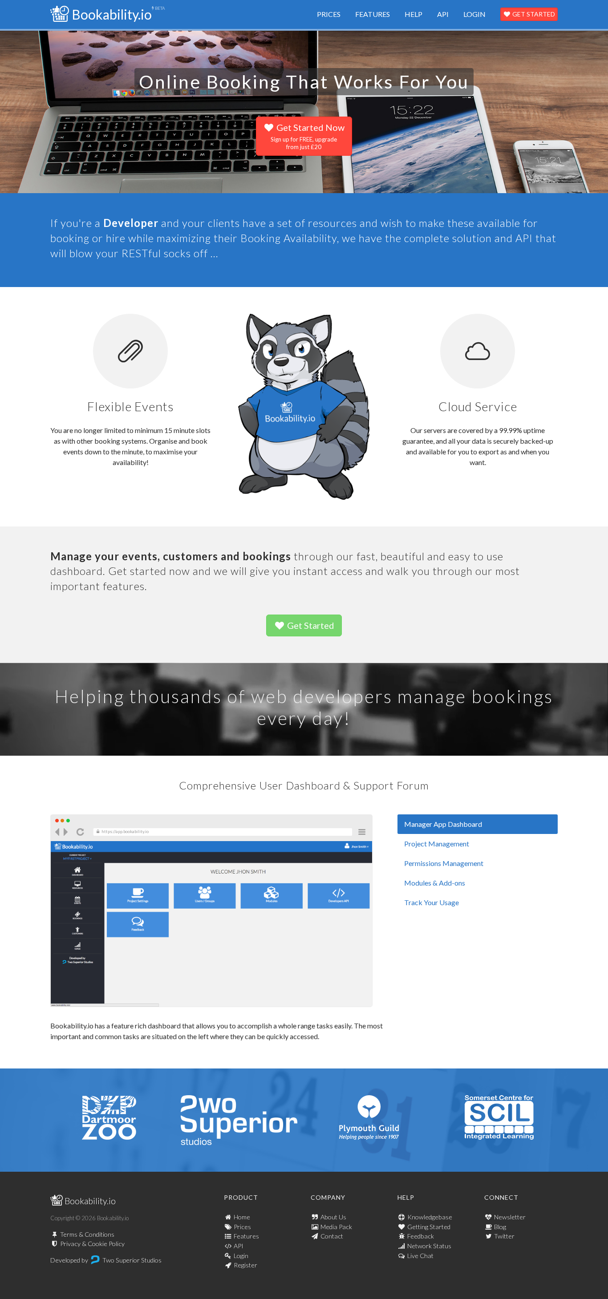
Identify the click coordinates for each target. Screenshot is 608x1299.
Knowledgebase (429, 1217)
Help (413, 14)
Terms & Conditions (87, 1234)
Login (474, 14)
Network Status (429, 1246)
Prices (328, 14)
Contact (331, 1236)
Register (245, 1265)
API (443, 14)
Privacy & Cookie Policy (92, 1243)
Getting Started (428, 1226)
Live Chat (420, 1255)
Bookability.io (110, 14)
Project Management (436, 843)
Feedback (420, 1236)
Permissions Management (443, 863)
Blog (500, 1226)
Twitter (504, 1236)
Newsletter (510, 1217)
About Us (333, 1217)
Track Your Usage (431, 902)
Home (242, 1217)
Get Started (533, 14)
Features (372, 14)
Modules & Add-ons (434, 882)
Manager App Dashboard (443, 824)
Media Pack (336, 1226)
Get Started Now (308, 136)
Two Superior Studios (132, 1260)
